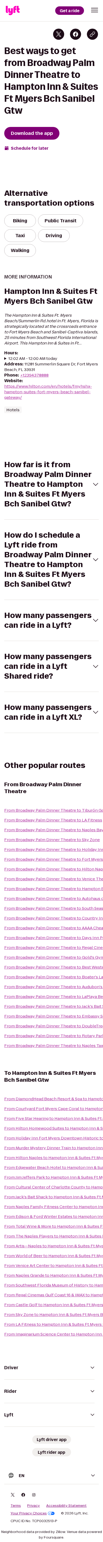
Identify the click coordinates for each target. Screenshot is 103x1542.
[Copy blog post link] (92, 34)
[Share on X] (58, 34)
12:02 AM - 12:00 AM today (32, 358)
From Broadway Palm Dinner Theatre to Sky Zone (52, 839)
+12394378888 (34, 375)
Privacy (33, 1505)
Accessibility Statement (66, 1505)
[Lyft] (12, 10)
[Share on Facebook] (75, 34)
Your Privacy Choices (29, 1513)
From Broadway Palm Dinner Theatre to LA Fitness (53, 820)
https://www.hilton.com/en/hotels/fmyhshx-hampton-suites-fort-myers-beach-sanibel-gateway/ (48, 391)
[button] (94, 10)
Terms (16, 1505)
